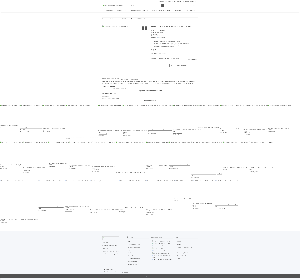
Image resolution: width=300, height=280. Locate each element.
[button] (188, 5)
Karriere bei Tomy (133, 264)
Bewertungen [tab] (134, 79)
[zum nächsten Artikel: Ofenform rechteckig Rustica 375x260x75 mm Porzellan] (153, 19)
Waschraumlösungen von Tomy (185, 247)
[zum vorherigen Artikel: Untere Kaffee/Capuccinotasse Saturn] (150, 19)
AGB (129, 241)
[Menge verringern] (152, 65)
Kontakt (179, 244)
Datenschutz (131, 255)
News (178, 250)
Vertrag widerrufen (109, 269)
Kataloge (179, 241)
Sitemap (179, 258)
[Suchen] (162, 5)
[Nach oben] (0, 279)
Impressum (131, 250)
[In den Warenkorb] (103, 24)
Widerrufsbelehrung (133, 261)
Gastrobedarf (160, 35)
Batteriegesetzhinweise (134, 247)
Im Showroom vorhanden (119, 88)
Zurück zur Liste (106, 19)
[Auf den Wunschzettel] (146, 28)
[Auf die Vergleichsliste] (143, 28)
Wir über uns (131, 253)
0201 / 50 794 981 (114, 251)
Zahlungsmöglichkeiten (183, 253)
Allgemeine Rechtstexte (134, 244)
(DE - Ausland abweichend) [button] (172, 58)
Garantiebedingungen (134, 258)
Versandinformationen (183, 255)
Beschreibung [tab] (124, 79)
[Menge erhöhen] (170, 68)
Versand (164, 53)
